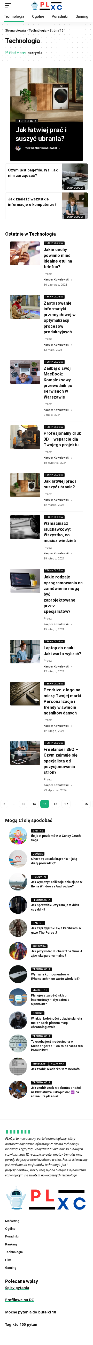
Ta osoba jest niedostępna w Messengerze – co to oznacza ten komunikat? (57, 1046)
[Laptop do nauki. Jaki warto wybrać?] (25, 651)
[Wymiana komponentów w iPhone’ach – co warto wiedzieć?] (18, 974)
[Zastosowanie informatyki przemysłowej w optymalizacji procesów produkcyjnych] (25, 307)
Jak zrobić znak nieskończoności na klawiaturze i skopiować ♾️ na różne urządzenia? (56, 1092)
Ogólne (38, 854)
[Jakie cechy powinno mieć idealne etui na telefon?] (25, 253)
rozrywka (35, 53)
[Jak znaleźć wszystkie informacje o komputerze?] (75, 205)
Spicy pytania (17, 1287)
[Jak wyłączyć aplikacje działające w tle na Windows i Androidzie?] (18, 882)
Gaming (38, 830)
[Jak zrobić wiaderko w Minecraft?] (18, 1067)
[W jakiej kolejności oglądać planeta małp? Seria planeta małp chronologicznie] (18, 1020)
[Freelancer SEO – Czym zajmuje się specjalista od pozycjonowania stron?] (25, 753)
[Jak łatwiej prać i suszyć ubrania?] (46, 95)
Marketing (40, 990)
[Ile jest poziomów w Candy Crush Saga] (18, 836)
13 (23, 804)
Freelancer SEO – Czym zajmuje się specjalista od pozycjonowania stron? (61, 761)
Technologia (38, 30)
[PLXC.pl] (46, 5)
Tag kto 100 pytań (21, 1324)
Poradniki (39, 877)
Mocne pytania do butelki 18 (30, 1312)
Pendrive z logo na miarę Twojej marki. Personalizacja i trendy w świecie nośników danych (63, 701)
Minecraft (40, 1063)
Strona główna (15, 30)
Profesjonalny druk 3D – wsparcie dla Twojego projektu (62, 439)
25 (86, 804)
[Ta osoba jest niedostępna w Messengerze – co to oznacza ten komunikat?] (18, 1043)
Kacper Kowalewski (44, 148)
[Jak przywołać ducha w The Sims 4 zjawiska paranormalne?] (18, 951)
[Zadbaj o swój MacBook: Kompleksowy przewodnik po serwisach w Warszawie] (25, 372)
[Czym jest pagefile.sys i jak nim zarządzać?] (75, 176)
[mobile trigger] (9, 5)
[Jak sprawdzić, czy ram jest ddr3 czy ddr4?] (18, 905)
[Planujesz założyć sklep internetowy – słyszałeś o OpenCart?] (18, 997)
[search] (84, 5)
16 (55, 804)
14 (34, 804)
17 (66, 804)
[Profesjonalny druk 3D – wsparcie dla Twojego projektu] (25, 437)
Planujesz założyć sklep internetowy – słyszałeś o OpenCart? (50, 1000)
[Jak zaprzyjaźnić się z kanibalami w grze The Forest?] (18, 928)
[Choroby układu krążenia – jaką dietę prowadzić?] (18, 859)
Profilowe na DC (19, 1299)
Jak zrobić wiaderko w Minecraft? (55, 1069)
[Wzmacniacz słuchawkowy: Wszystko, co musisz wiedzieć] (25, 527)
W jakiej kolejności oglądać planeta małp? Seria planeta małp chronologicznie (56, 1023)
